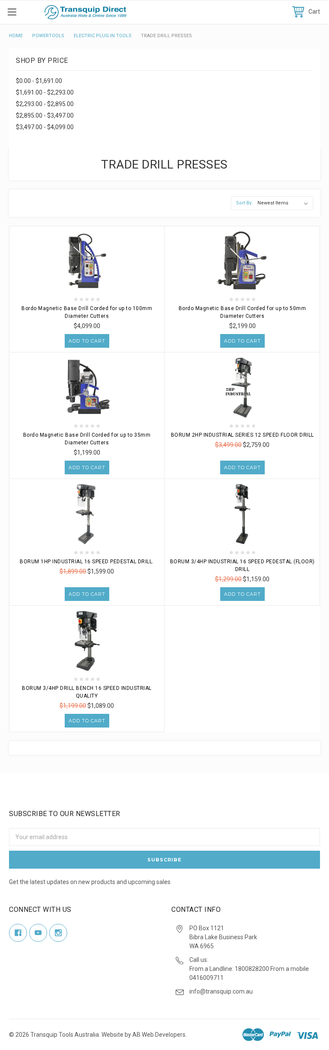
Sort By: (244, 203)
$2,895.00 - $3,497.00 (45, 115)
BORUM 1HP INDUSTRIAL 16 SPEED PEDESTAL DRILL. (87, 562)
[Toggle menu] (12, 12)
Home (16, 35)
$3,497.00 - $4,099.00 (45, 127)
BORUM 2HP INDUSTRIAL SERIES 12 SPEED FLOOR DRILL (242, 435)
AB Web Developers (158, 1034)
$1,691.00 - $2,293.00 (45, 92)
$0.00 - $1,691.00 (39, 80)
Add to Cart (87, 341)
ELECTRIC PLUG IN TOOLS (103, 35)
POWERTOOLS (48, 35)
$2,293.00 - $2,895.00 (45, 104)
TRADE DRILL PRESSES (166, 35)
